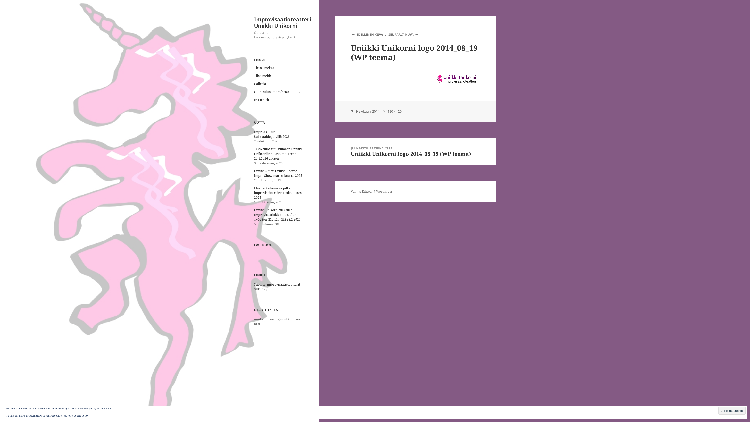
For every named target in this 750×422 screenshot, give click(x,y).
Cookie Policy (81, 415)
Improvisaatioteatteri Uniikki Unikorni (282, 22)
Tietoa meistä (264, 68)
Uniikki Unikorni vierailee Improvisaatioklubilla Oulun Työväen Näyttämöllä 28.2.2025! (278, 215)
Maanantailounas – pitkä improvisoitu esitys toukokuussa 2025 (278, 193)
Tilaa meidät (263, 76)
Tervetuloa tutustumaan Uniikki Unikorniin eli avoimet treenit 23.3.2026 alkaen (278, 154)
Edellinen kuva (369, 34)
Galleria (260, 84)
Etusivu (259, 60)
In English (261, 100)
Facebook (263, 245)
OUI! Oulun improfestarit (273, 92)
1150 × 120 (394, 111)
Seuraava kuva (401, 34)
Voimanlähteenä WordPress (371, 191)
